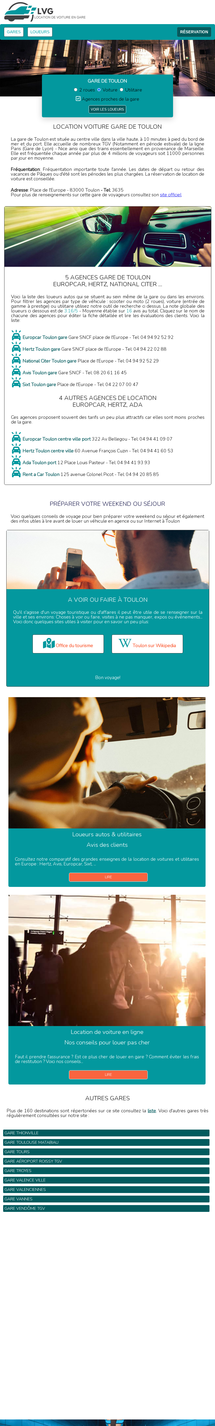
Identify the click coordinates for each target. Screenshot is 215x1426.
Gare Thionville (21, 1133)
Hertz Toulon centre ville (48, 451)
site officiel (170, 195)
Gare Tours (17, 1152)
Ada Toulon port (39, 462)
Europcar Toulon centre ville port (57, 439)
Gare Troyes (17, 1171)
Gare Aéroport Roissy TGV (33, 1161)
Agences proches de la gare (110, 99)
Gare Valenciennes (25, 1189)
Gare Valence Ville (25, 1180)
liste (152, 1111)
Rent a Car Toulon (41, 474)
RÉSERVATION (194, 32)
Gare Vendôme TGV (24, 1208)
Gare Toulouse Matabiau (31, 1142)
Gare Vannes (18, 1199)
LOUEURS (40, 32)
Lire (108, 877)
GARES (14, 32)
